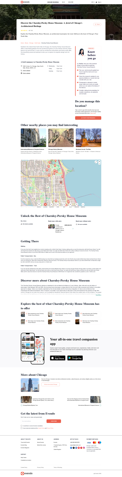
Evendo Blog (24, 445)
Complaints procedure (26, 460)
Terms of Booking (58, 467)
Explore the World (53, 2)
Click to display (26, 70)
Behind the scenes (41, 445)
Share (98, 24)
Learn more (93, 113)
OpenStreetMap (25, 160)
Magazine (70, 2)
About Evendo (40, 442)
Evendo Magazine (25, 447)
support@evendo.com (75, 445)
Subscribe (54, 421)
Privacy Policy (50, 428)
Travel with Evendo (25, 442)
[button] (61, 182)
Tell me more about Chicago (50, 384)
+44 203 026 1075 (74, 442)
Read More (98, 295)
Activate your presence (88, 118)
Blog (63, 2)
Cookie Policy (41, 428)
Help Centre (23, 457)
